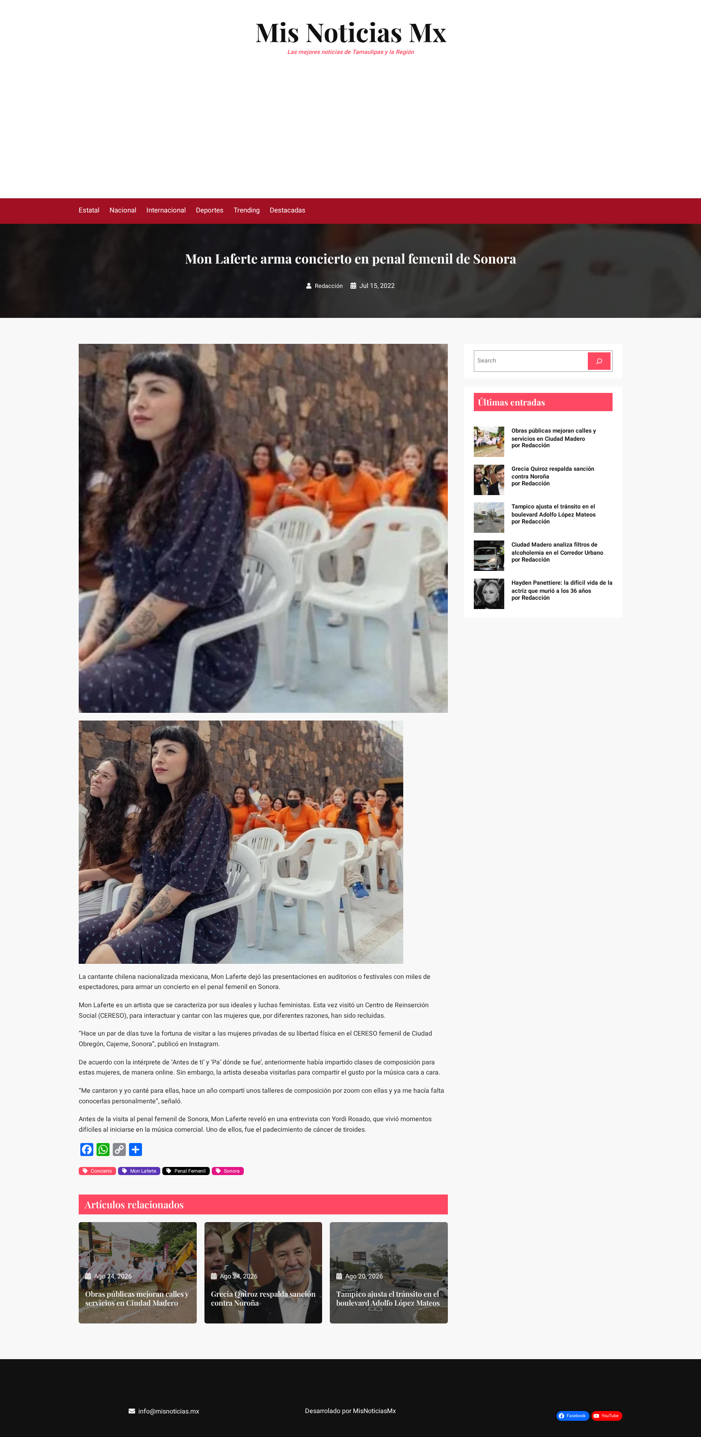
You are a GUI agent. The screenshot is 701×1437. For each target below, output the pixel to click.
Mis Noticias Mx (350, 31)
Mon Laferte (143, 1171)
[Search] (599, 361)
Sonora (232, 1171)
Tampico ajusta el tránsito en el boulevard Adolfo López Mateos (388, 1298)
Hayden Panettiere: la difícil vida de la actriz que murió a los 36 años (562, 587)
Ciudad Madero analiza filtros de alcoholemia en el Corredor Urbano (557, 548)
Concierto (101, 1171)
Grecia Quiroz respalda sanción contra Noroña (263, 1298)
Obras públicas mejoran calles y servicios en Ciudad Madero (136, 1298)
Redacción (329, 286)
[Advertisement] (350, 137)
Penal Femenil (190, 1171)
